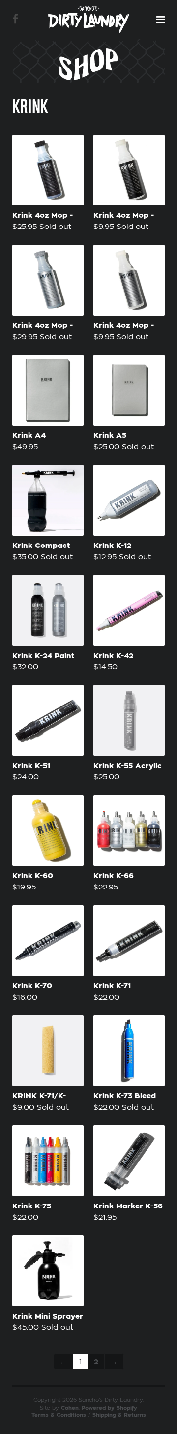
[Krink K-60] (48, 830)
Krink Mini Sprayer (47, 1316)
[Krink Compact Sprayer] (48, 500)
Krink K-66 (113, 876)
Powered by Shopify (109, 1408)
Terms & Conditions (58, 1415)
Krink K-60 (32, 876)
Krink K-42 (113, 656)
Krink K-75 (31, 1206)
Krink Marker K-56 (128, 1206)
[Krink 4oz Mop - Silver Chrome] (48, 280)
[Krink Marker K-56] (129, 1160)
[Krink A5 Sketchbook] (129, 390)
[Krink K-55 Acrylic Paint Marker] (129, 720)
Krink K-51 (31, 766)
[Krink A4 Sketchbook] (48, 390)
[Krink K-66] (129, 830)
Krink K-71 (112, 986)
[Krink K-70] (48, 940)
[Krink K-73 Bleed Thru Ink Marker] (129, 1050)
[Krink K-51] (48, 720)
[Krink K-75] (48, 1160)
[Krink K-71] (129, 940)
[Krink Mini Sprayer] (48, 1270)
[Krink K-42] (129, 610)
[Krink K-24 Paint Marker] (48, 610)
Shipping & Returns (119, 1415)
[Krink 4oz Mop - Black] (48, 170)
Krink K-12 (112, 545)
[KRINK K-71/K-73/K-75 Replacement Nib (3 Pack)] (48, 1050)
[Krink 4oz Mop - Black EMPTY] (129, 170)
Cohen (70, 1408)
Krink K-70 (32, 986)
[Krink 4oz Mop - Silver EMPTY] (129, 280)
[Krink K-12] (129, 500)
